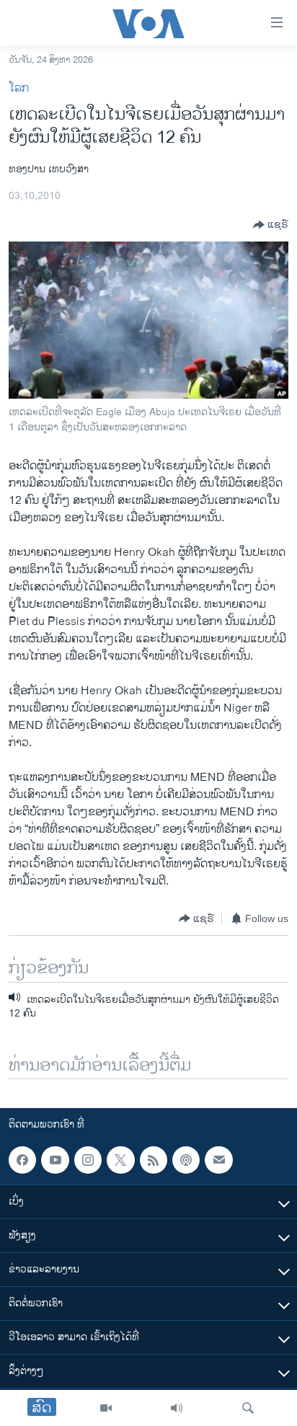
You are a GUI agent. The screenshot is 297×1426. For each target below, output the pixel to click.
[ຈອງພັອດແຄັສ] (218, 1160)
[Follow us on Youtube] (54, 1160)
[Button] (270, 225)
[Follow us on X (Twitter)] (120, 1160)
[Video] (106, 1408)
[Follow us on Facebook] (22, 1160)
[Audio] (176, 1408)
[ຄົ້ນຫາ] (248, 1408)
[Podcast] (186, 1160)
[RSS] (153, 1160)
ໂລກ (19, 88)
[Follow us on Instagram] (88, 1160)
